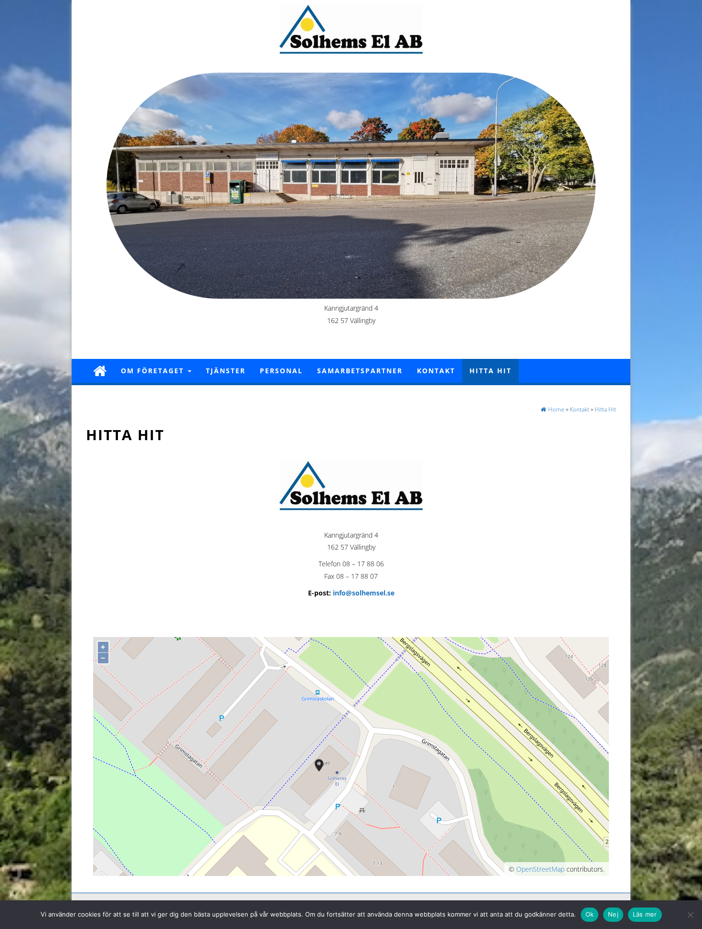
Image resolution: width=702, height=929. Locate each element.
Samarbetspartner (360, 370)
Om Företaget (154, 370)
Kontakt (436, 370)
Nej (613, 914)
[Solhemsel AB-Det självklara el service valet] (99, 370)
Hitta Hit (490, 370)
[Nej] (690, 914)
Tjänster (225, 370)
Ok (589, 914)
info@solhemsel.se (363, 592)
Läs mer (645, 914)
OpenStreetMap (540, 869)
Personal (281, 370)
